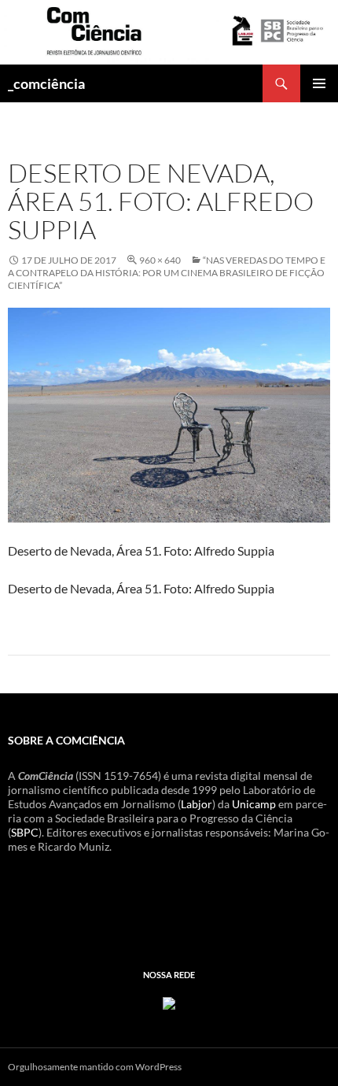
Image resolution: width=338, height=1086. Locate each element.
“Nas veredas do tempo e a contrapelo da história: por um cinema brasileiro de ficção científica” (166, 272)
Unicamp (254, 804)
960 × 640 (160, 260)
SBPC (25, 832)
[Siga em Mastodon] (169, 1002)
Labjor (196, 804)
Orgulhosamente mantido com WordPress (95, 1067)
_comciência (46, 83)
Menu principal (319, 83)
